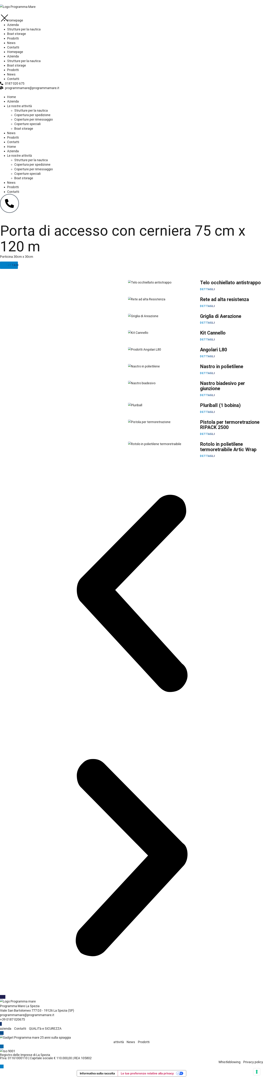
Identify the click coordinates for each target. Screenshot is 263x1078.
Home (11, 97)
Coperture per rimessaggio (33, 119)
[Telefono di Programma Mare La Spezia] (9, 203)
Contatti (13, 142)
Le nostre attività (19, 106)
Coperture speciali (27, 124)
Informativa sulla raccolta (97, 1073)
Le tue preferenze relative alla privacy (147, 1073)
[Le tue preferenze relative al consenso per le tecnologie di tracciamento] (256, 1071)
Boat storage (23, 128)
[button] (131, 594)
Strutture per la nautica (31, 110)
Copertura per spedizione (32, 115)
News (11, 133)
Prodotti (13, 137)
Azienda (13, 101)
